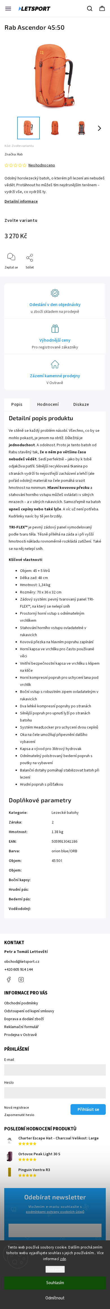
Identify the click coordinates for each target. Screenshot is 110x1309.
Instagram (21, 979)
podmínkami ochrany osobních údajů (55, 1211)
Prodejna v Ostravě (20, 1035)
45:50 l (57, 861)
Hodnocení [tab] (48, 404)
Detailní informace (21, 201)
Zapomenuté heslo (19, 1114)
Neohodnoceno (41, 165)
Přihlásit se (88, 1109)
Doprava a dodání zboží (24, 1019)
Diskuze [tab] (81, 404)
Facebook (8, 979)
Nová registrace (16, 1107)
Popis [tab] (17, 404)
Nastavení (55, 1269)
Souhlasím (55, 1283)
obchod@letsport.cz (21, 962)
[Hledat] (90, 8)
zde (63, 1259)
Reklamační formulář (21, 1027)
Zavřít (96, 276)
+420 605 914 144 (18, 969)
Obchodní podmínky (21, 1003)
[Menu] (8, 8)
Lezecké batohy (65, 813)
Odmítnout (55, 1298)
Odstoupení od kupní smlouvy (29, 1011)
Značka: (14, 154)
